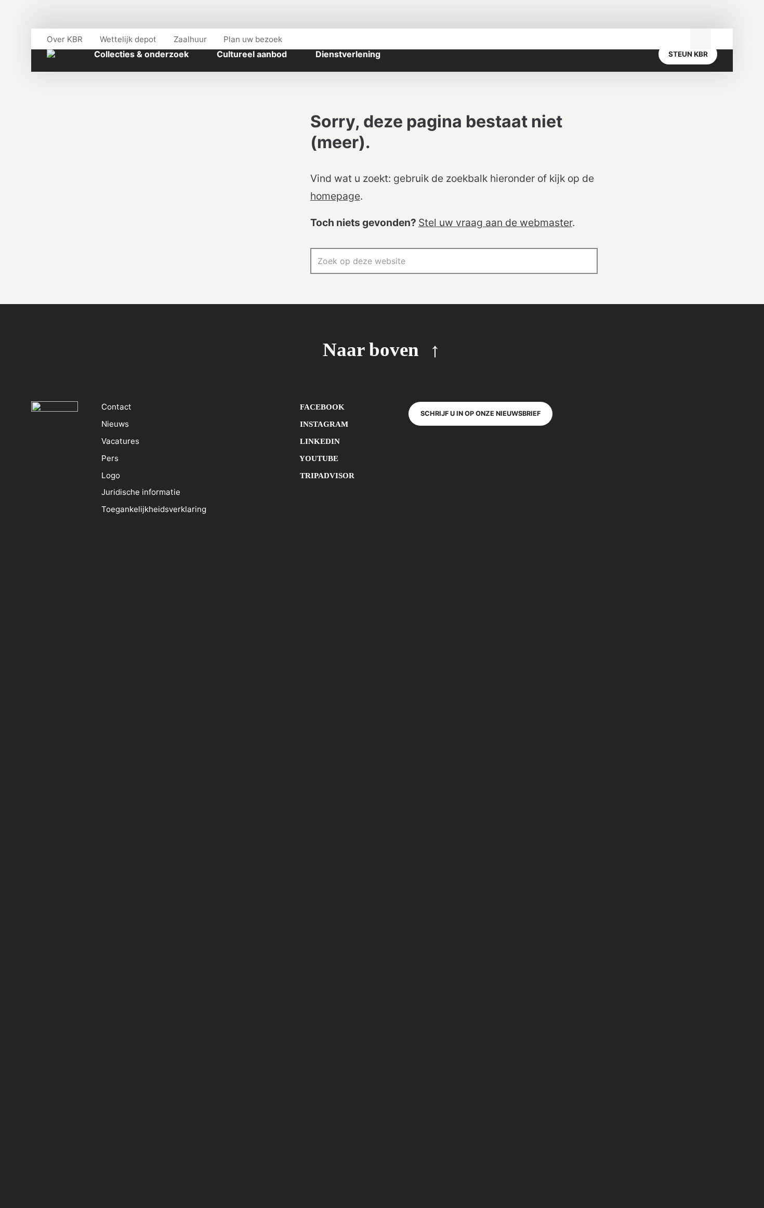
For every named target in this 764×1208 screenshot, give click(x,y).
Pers (109, 458)
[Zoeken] (585, 261)
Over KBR (65, 39)
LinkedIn (319, 441)
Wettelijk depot (128, 39)
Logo (110, 475)
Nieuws (115, 424)
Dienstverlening (347, 54)
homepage (335, 196)
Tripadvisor (326, 475)
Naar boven (371, 349)
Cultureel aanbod (252, 54)
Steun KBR (688, 54)
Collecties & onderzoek (141, 54)
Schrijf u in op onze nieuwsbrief (480, 413)
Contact (116, 407)
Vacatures (120, 441)
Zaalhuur (190, 39)
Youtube (318, 458)
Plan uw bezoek (252, 39)
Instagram (323, 423)
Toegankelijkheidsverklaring (153, 509)
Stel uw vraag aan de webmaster (495, 222)
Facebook (321, 406)
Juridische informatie (140, 492)
